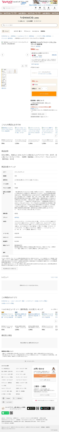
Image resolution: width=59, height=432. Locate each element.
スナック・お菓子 (19, 371)
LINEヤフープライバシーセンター (33, 427)
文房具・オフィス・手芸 (21, 388)
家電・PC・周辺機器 (20, 391)
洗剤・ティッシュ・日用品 (7, 377)
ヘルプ (55, 5)
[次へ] (27, 54)
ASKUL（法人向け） (41, 421)
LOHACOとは (9, 418)
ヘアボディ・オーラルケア (7, 379)
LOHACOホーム (5, 36)
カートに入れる (44, 93)
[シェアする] (22, 66)
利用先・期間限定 (39, 56)
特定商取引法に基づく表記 (41, 419)
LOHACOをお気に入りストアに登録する (45, 400)
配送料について (34, 108)
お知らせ (3, 418)
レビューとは (54, 277)
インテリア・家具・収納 (7, 391)
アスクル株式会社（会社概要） (8, 423)
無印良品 (13, 36)
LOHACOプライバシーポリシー (8, 419)
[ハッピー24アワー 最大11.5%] (29, 13)
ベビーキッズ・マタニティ (21, 379)
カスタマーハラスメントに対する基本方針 (29, 418)
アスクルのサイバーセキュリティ (28, 419)
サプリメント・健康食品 (7, 382)
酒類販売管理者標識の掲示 (7, 421)
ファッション (19, 385)
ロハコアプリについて (15, 409)
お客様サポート (16, 418)
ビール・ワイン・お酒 (20, 374)
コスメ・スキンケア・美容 (17, 301)
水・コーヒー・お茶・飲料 (7, 374)
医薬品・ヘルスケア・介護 (21, 382)
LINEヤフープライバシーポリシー (18, 427)
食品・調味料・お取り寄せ (7, 371)
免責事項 (48, 427)
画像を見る (4, 88)
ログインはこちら (35, 64)
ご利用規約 (18, 419)
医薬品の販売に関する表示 (30, 421)
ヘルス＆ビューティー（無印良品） (26, 36)
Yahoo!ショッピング (6, 427)
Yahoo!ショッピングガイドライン (8, 428)
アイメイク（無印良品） (7, 38)
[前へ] (2, 54)
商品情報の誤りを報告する (9, 268)
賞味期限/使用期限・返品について (39, 116)
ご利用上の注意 (42, 418)
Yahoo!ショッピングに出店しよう (45, 5)
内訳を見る (54, 54)
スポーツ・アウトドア (6, 388)
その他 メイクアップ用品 (41, 301)
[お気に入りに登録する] (26, 66)
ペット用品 (4, 385)
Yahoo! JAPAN (33, 5)
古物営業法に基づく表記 (19, 421)
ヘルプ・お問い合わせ (44, 380)
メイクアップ (29, 301)
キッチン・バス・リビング (21, 377)
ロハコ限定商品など (6, 368)
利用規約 (43, 427)
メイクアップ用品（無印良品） (44, 36)
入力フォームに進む (45, 395)
